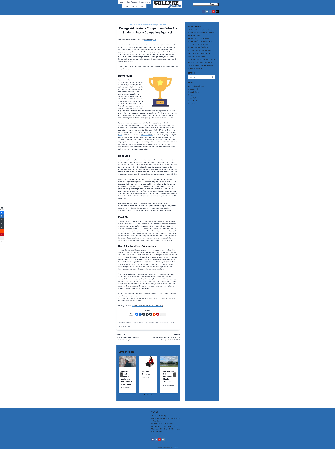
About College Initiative (196, 86)
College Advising (131, 2)
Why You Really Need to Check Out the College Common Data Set (166, 337)
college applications (152, 322)
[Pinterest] (213, 11)
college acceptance (125, 322)
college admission (138, 322)
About (126, 6)
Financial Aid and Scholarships (162, 424)
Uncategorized (162, 25)
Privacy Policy (192, 98)
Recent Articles (144, 2)
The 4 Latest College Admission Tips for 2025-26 (168, 376)
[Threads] (217, 11)
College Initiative (193, 92)
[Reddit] (154, 314)
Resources (133, 6)
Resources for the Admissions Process (164, 426)
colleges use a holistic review (128, 87)
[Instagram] (206, 11)
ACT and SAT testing (158, 415)
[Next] (174, 374)
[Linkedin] (210, 11)
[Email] (147, 314)
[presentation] (127, 361)
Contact (142, 6)
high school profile (150, 115)
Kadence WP (176, 447)
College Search (156, 421)
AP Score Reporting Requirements (199, 50)
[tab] (144, 394)
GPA (160, 130)
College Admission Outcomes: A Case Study (147, 306)
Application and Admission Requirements (142, 25)
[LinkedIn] (140, 314)
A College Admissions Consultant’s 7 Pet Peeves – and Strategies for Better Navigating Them (201, 32)
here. (162, 269)
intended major (146, 135)
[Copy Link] (143, 314)
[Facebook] (203, 11)
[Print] (150, 314)
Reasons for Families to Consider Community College (128, 337)
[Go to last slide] (121, 374)
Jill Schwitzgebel (150, 40)
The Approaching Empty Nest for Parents (165, 429)
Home (121, 2)
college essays (164, 322)
